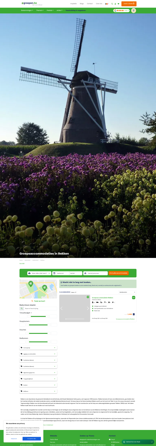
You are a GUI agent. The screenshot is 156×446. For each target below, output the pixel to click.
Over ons (99, 4)
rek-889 (22, 264)
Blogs (82, 4)
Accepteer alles (31, 439)
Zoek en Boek (54, 440)
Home (21, 260)
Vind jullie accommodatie (118, 273)
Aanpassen (14, 439)
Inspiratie (73, 4)
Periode (49, 10)
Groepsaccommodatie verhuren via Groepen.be (63, 445)
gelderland (35, 260)
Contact (90, 4)
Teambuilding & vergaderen (76, 10)
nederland (27, 260)
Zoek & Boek (128, 4)
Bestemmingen (26, 10)
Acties (59, 10)
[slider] (29, 316)
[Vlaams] (107, 4)
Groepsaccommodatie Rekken (125, 319)
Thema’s (39, 10)
